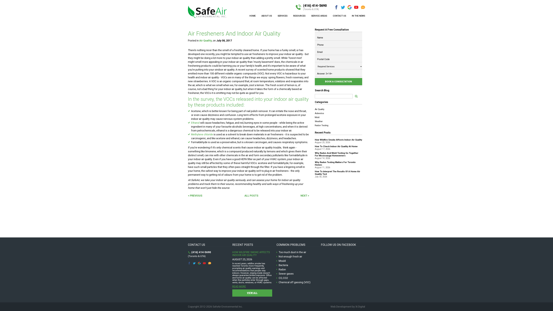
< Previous (195, 195)
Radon (282, 269)
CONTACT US (339, 16)
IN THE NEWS (358, 16)
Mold (317, 117)
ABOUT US (266, 16)
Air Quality (205, 40)
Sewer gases (286, 273)
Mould (282, 260)
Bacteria (283, 265)
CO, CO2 (283, 278)
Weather (319, 121)
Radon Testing (321, 125)
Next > (305, 195)
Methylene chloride (202, 134)
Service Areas (319, 16)
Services (282, 16)
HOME (252, 16)
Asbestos (319, 113)
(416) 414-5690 (315, 7)
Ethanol (195, 122)
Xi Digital (360, 306)
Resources (299, 16)
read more (239, 286)
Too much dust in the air (292, 252)
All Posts (251, 195)
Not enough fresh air (290, 256)
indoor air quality (291, 99)
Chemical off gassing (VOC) (294, 282)
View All (252, 293)
